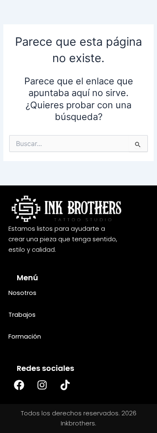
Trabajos (22, 314)
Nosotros (22, 293)
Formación (24, 336)
